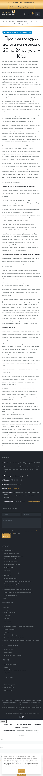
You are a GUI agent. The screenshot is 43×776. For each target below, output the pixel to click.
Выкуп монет (7, 621)
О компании (7, 677)
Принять (21, 771)
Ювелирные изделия (10, 586)
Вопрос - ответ (8, 624)
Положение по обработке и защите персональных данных (21, 640)
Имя (1, 739)
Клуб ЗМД (7, 615)
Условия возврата (9, 629)
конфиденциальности (20, 766)
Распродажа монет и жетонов (13, 655)
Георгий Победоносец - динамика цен (15, 670)
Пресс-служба (8, 690)
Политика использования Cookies (14, 637)
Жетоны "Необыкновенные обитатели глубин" (18, 581)
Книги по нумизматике (10, 595)
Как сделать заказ (9, 610)
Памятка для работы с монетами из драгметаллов (19, 626)
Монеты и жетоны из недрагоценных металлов (18, 592)
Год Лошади (7, 575)
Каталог (5, 546)
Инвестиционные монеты (11, 553)
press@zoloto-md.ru (34, 501)
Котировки (7, 672)
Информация (7, 602)
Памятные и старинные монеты (13, 556)
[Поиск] (25, 14)
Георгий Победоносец (10, 561)
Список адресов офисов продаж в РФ (16, 476)
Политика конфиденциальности (13, 635)
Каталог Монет (8, 550)
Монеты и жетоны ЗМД (11, 559)
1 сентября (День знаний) (11, 573)
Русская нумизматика (10, 578)
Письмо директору (9, 687)
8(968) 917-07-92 (21, 501)
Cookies (6, 766)
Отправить (6, 536)
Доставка (6, 607)
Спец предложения (10, 645)
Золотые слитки (8, 567)
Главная (4, 21)
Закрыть (3, 721)
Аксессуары (7, 570)
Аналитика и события (10, 664)
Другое (6, 598)
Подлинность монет (9, 612)
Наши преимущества (10, 684)
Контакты (6, 682)
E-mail (1, 747)
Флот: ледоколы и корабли (12, 584)
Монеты (6, 632)
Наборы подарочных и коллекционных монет (17, 589)
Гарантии (6, 618)
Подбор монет (8, 649)
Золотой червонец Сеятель (12, 564)
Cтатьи (6, 667)
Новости (5, 660)
